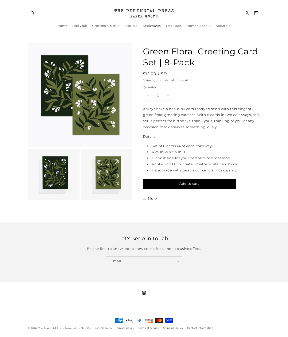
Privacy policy (125, 327)
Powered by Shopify (77, 328)
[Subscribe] (177, 261)
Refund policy (103, 327)
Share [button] (152, 198)
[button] (32, 13)
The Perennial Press (51, 328)
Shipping (149, 80)
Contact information (200, 327)
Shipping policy (173, 327)
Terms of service (148, 327)
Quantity (149, 87)
